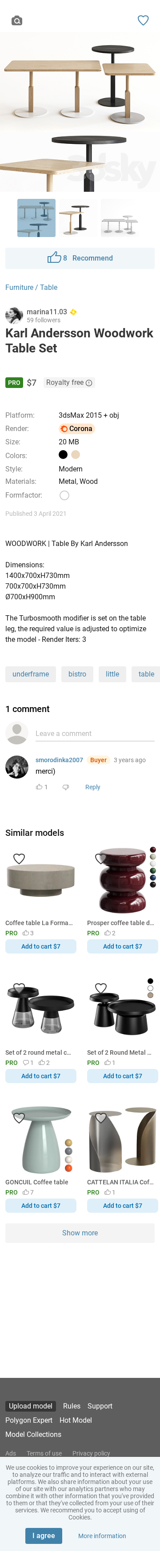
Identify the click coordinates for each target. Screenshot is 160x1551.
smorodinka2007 (59, 760)
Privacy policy (91, 1453)
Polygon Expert (28, 1420)
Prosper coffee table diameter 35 (121, 922)
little (112, 674)
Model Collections (33, 1434)
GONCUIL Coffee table (36, 1182)
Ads (10, 1453)
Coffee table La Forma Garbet (39, 922)
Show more (80, 1233)
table (146, 674)
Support (100, 1406)
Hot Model (76, 1420)
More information (102, 1535)
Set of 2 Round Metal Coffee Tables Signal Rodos (121, 1052)
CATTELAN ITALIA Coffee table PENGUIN (121, 1182)
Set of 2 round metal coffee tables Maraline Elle (39, 1052)
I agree (43, 1535)
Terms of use (44, 1453)
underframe (30, 674)
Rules (71, 1406)
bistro (77, 674)
